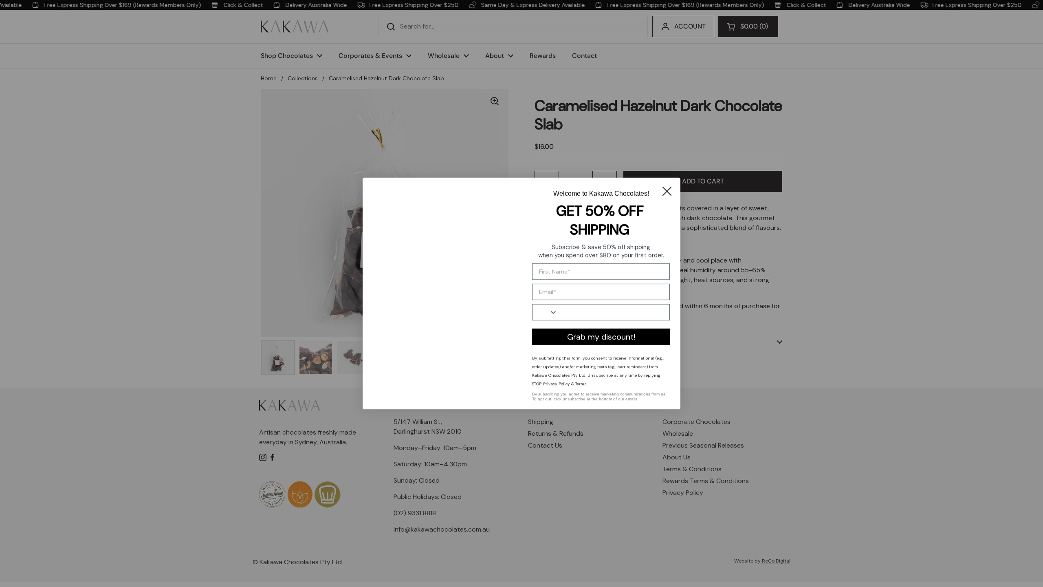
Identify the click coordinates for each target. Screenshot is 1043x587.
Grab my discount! (601, 336)
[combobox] (545, 312)
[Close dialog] (667, 189)
